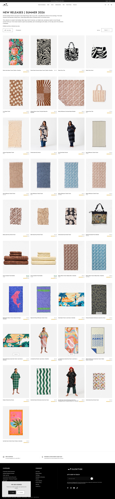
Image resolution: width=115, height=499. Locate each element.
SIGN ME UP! (69, 255)
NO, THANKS (69, 258)
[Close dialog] (79, 234)
